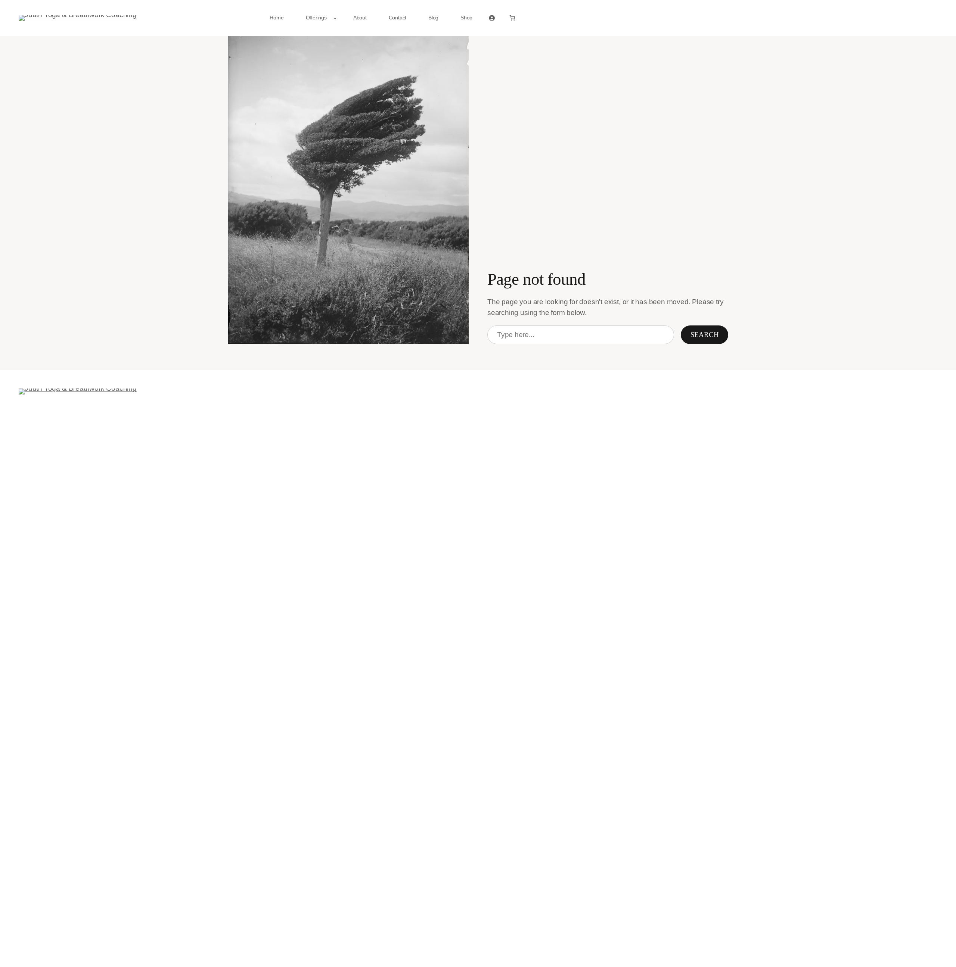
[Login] (492, 18)
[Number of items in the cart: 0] (512, 18)
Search (704, 335)
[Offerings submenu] (335, 18)
